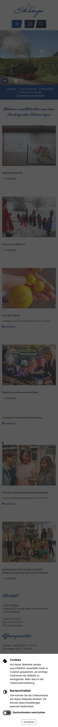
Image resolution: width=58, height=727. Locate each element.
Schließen (29, 722)
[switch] (7, 713)
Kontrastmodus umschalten (29, 712)
